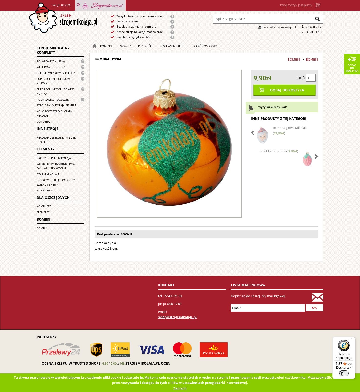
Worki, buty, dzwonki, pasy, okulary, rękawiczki (56, 166)
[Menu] (352, 340)
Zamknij (180, 388)
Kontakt (106, 46)
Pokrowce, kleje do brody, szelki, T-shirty (56, 182)
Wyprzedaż (44, 190)
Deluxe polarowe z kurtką (56, 73)
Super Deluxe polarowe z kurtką (55, 81)
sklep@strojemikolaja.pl (280, 27)
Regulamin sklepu (173, 46)
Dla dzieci (44, 121)
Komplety (44, 206)
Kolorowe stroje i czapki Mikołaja (55, 113)
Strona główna (62, 18)
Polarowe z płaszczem (53, 99)
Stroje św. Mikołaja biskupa (56, 105)
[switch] (344, 373)
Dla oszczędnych (53, 197)
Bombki (43, 219)
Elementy (46, 149)
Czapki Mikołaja (48, 174)
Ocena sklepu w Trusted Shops (71, 363)
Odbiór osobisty (205, 46)
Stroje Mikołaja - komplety (53, 50)
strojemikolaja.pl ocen (147, 363)
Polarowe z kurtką (51, 61)
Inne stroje (47, 128)
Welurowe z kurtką (51, 67)
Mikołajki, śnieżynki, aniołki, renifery (57, 140)
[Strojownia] (100, 5)
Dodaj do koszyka (352, 68)
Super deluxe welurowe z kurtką (55, 91)
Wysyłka (125, 46)
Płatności (145, 46)
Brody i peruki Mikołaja (54, 158)
